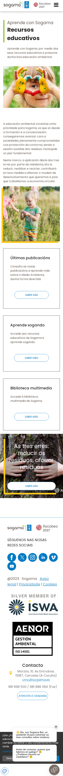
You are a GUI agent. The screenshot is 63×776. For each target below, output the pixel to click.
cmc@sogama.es (36, 679)
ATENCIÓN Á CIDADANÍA (33, 696)
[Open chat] (54, 770)
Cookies (50, 584)
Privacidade (29, 584)
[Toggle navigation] (56, 4)
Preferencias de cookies (5, 771)
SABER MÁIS (31, 358)
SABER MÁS (31, 295)
